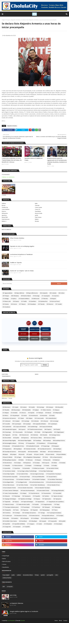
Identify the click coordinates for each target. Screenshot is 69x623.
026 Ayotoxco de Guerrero (9, 418)
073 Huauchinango (52, 443)
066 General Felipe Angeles (9, 440)
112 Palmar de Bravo (17, 465)
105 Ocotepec (17, 462)
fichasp (37, 575)
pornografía (50, 575)
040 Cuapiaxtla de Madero (39, 424)
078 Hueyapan (55, 446)
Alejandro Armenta (15, 20)
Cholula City (5, 207)
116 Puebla (54, 465)
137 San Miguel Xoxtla (21, 482)
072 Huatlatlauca (41, 443)
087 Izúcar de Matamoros (54, 451)
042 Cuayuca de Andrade (19, 426)
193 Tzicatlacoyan (7, 515)
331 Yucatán (58, 304)
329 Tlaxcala (41, 304)
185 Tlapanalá (34, 510)
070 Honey (21, 443)
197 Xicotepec (59, 515)
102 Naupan (38, 460)
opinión (43, 575)
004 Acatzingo (40, 407)
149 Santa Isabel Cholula (43, 490)
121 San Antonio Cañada (9, 471)
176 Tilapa (56, 504)
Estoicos (4, 211)
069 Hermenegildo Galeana (9, 443)
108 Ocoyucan (45, 462)
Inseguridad (45, 333)
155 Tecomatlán (57, 493)
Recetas (37, 221)
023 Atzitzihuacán (33, 415)
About (60, 620)
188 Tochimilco (6, 512)
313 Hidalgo (6, 298)
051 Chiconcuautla (17, 432)
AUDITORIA (5, 374)
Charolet (37, 205)
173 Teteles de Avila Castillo (23, 504)
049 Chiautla (57, 429)
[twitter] (51, 536)
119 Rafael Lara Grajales (38, 468)
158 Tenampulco (26, 496)
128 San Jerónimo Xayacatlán (10, 476)
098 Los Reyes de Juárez (56, 457)
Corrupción (34, 338)
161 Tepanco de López (56, 496)
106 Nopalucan (27, 462)
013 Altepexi (6, 412)
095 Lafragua (18, 457)
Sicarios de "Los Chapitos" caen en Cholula (22, 270)
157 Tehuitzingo (16, 496)
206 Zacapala (42, 521)
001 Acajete (15, 407)
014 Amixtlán (14, 412)
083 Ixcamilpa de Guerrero (9, 451)
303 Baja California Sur (32, 293)
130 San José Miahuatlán (38, 476)
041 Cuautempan (52, 424)
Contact (65, 620)
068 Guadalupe (47, 440)
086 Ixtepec (43, 451)
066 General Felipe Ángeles (24, 440)
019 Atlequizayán (57, 412)
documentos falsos (28, 575)
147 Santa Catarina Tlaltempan (10, 490)
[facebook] (18, 536)
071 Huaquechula (30, 443)
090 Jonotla (21, 454)
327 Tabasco (22, 304)
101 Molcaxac (29, 460)
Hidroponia (5, 213)
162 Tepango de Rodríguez (9, 499)
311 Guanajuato (46, 295)
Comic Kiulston (5, 209)
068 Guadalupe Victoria (59, 440)
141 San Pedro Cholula (22, 485)
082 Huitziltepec (57, 449)
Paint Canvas (38, 217)
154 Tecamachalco (46, 493)
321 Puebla (24, 301)
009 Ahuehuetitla (26, 410)
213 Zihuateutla (48, 524)
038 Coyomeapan (16, 424)
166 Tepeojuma (57, 499)
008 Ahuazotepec (16, 410)
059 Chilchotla (34, 435)
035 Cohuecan (44, 421)
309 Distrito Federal (26, 295)
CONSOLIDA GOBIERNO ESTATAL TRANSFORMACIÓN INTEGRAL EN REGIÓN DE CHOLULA (11, 160)
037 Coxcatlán (6, 424)
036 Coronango (54, 421)
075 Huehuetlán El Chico (18, 446)
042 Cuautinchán (7, 426)
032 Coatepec (16, 421)
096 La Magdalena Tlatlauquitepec (31, 457)
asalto (13, 575)
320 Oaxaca (16, 301)
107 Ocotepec (36, 462)
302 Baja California (19, 293)
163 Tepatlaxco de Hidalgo (24, 499)
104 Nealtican (56, 460)
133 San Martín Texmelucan (23, 479)
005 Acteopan (49, 407)
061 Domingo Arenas (54, 435)
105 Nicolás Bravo (7, 462)
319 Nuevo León (7, 301)
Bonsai (3, 205)
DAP (4, 586)
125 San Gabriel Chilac (22, 474)
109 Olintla (54, 462)
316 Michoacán (35, 298)
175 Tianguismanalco (46, 504)
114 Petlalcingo (37, 465)
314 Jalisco (13, 298)
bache (4, 558)
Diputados (23, 333)
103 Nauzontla (46, 460)
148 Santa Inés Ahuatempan (27, 490)
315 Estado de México (24, 298)
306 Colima (61, 293)
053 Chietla (37, 432)
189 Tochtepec (16, 512)
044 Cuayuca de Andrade (46, 426)
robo (56, 575)
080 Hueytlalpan (18, 449)
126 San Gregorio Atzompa (37, 474)
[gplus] (18, 540)
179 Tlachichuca (36, 507)
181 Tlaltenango (56, 507)
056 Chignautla (6, 435)
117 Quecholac (16, 468)
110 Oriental (62, 462)
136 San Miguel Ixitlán (8, 482)
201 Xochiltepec (35, 518)
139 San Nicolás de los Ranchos (54, 482)
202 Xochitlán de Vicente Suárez (49, 518)
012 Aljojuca (56, 410)
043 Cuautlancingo (32, 426)
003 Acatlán (32, 407)
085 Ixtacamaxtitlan (33, 451)
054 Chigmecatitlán (47, 432)
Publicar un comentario (8, 177)
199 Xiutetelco (14, 518)
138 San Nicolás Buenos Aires (36, 482)
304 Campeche (43, 293)
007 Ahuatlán (6, 410)
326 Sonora (14, 304)
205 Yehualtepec (33, 521)
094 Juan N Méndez (61, 454)
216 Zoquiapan (16, 526)
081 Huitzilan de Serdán (30, 449)
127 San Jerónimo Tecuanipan (53, 474)
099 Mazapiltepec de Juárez (9, 460)
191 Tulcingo (41, 512)
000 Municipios (6, 407)
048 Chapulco (47, 429)
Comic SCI (37, 209)
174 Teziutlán (35, 504)
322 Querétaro (32, 301)
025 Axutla (51, 415)
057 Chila (14, 435)
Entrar (45, 365)
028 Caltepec (29, 418)
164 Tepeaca (37, 499)
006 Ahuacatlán (59, 407)
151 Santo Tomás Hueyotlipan (10, 493)
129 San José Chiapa (25, 476)
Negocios (23, 338)
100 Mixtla (20, 460)
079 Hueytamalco (7, 449)
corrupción (9, 586)
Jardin (36, 215)
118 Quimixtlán (26, 468)
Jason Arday (13, 595)
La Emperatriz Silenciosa (16, 603)
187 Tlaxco (54, 510)
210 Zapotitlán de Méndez (18, 524)
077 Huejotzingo (45, 446)
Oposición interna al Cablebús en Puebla (33, 159)
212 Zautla (39, 524)
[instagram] (18, 544)
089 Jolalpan (13, 454)
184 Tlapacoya (24, 510)
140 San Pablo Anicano (8, 485)
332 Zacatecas (6, 307)
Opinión (45, 338)
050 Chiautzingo (7, 432)
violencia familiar (7, 577)
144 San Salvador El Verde (9, 487)
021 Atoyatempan (14, 415)
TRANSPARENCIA (6, 376)
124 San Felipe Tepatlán (8, 474)
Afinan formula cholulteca (17, 238)
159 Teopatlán (36, 496)
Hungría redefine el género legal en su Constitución (24, 611)
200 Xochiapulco (24, 518)
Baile (36, 203)
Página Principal (6, 20)
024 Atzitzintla (43, 415)
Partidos (34, 333)
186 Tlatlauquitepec (45, 510)
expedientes (6, 567)
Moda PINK (5, 217)
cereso (4, 564)
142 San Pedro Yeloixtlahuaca (37, 485)
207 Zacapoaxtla (52, 521)
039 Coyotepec (27, 424)
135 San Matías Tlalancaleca (55, 479)
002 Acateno (23, 407)
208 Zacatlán (62, 521)
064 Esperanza (25, 437)
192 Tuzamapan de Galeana (54, 512)
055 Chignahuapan (59, 432)
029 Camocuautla (39, 418)
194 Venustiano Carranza (20, 515)
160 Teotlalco (45, 496)
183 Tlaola (15, 510)
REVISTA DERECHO (6, 229)
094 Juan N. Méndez (7, 457)
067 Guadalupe (37, 440)
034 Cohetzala (35, 421)
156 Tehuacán (6, 496)
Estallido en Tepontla (16, 262)
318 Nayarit (53, 298)
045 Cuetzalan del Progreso (9, 429)
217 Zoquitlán (26, 526)
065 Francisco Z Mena (36, 437)
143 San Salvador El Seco (53, 485)
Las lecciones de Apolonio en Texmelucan (21, 254)
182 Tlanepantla (7, 510)
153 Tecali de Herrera (34, 493)
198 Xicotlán (6, 518)
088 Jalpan (5, 454)
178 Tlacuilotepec (25, 507)
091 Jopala (29, 454)
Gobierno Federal (23, 329)
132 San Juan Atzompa (8, 479)
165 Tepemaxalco (46, 499)
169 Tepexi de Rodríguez (27, 501)
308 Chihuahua (15, 295)
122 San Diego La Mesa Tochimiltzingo (27, 471)
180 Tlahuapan (46, 507)
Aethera (4, 203)
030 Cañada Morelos (51, 418)
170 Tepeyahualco (39, 501)
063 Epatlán (16, 437)
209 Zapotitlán (6, 524)
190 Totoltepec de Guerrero (29, 512)
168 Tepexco (15, 501)
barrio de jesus (7, 561)
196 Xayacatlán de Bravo (48, 515)
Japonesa (4, 215)
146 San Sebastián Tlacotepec (42, 487)
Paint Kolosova (5, 219)
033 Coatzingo (25, 421)
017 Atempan (39, 412)
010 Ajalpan (36, 410)
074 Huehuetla (6, 446)
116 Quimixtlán (6, 468)
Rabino (37, 219)
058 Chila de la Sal (23, 435)
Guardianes (38, 211)
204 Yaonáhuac (23, 521)
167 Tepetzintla (6, 501)
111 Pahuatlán (6, 465)
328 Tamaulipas (32, 304)
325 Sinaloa (6, 304)
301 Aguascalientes (7, 293)
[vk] (51, 544)
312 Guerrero (55, 295)
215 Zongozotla (7, 526)
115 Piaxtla (46, 465)
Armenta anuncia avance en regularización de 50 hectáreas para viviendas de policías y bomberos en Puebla (57, 161)
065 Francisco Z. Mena (49, 437)
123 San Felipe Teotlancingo (46, 471)
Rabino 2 (4, 221)
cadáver (19, 575)
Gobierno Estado (34, 329)
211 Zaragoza (30, 524)
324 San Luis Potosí (54, 301)
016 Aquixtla (31, 412)
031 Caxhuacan (6, 421)
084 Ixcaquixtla (22, 451)
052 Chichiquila (28, 432)
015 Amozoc (23, 412)
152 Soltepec (23, 493)
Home (56, 620)
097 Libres (45, 457)
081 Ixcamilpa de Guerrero (44, 449)
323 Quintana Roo (42, 301)
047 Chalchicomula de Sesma (35, 429)
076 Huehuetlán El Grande (32, 446)
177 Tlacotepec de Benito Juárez (11, 507)
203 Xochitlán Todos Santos (10, 521)
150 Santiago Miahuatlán (57, 490)
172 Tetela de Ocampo (8, 504)
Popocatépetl (6, 575)
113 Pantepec (28, 465)
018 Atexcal (48, 412)
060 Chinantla (43, 435)
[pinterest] (51, 540)
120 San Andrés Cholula (52, 468)
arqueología (6, 555)
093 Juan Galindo (50, 454)
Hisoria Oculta (38, 213)
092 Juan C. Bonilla (38, 454)
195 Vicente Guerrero (34, 515)
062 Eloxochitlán (7, 437)
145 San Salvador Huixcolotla (25, 487)
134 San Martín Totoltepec (38, 479)
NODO (36, 374)
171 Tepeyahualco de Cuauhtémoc (55, 501)
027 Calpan (21, 418)
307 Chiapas (6, 295)
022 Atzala (24, 415)
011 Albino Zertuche (46, 410)
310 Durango (36, 295)
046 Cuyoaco (22, 429)
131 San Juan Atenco (51, 476)
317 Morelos (45, 298)
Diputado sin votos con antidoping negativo (22, 246)
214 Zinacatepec (58, 524)
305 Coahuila (53, 293)
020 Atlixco (5, 415)
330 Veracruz (50, 304)
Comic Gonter (38, 207)
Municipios (45, 329)
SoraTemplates (11, 620)
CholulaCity (28, 323)
